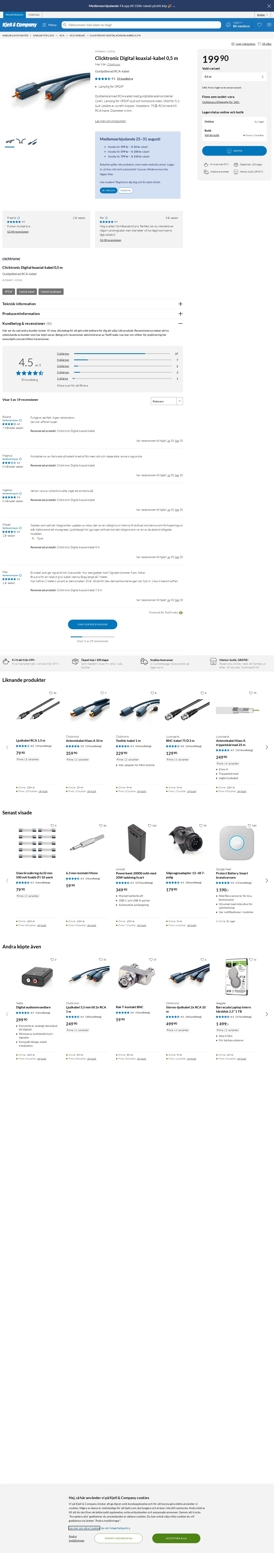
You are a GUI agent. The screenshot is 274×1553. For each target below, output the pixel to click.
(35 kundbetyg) (44, 745)
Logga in (126, 190)
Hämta (237, 150)
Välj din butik (212, 135)
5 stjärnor (63, 353)
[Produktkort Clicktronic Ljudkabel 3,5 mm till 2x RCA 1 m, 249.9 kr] (87, 976)
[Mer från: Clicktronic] (11, 261)
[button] (9, 142)
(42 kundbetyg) (143, 746)
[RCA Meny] (67, 35)
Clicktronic (113, 64)
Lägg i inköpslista (245, 44)
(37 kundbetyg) (243, 1016)
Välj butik (43, 791)
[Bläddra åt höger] (267, 747)
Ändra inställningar (76, 1538)
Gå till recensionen (17, 231)
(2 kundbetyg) (43, 1012)
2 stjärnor (63, 372)
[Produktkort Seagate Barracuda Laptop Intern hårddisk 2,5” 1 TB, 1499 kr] (237, 976)
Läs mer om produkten (110, 121)
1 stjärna (62, 378)
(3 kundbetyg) (142, 1012)
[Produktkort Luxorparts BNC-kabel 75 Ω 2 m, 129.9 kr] (187, 710)
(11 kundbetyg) (243, 882)
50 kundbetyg (125, 78)
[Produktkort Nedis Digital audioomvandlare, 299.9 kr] (37, 976)
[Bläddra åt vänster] (7, 747)
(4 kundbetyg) (92, 878)
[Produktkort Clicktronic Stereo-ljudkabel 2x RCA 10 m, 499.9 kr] (187, 976)
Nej (177, 440)
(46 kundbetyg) (194, 1016)
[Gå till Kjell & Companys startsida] (21, 24)
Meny (52, 25)
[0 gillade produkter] (259, 24)
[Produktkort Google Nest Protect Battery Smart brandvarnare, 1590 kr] (237, 842)
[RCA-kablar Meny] (88, 35)
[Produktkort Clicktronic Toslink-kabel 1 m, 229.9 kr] (136, 710)
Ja (168, 440)
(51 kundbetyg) (93, 746)
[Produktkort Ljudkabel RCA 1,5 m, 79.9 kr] (37, 710)
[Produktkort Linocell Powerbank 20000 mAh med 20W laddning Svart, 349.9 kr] (136, 842)
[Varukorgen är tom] (269, 24)
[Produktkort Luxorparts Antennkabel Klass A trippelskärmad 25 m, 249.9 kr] (237, 710)
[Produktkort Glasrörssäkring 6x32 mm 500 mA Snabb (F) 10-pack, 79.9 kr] (37, 842)
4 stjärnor (63, 359)
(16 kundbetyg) (194, 746)
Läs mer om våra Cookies (84, 1528)
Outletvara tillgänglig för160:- (221, 102)
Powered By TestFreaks (163, 612)
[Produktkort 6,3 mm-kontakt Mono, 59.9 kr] (87, 842)
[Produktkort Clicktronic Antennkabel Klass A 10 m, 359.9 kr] (87, 710)
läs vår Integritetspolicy (115, 1528)
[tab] (14, 15)
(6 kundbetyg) (43, 882)
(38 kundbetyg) (93, 1016)
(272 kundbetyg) (144, 882)
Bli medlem (108, 190)
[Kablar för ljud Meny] (57, 35)
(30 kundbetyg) (194, 882)
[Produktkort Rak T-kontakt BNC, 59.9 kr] (136, 976)
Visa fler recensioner (93, 624)
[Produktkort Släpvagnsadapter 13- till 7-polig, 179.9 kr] (187, 842)
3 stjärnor (63, 366)
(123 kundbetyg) (244, 750)
